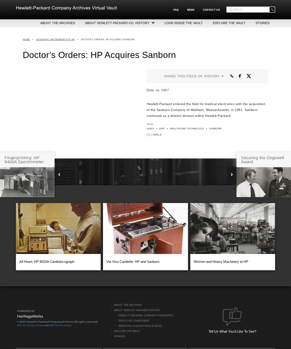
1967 (162, 128)
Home (26, 39)
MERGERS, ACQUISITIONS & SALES (140, 325)
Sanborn (215, 128)
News (191, 9)
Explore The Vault (127, 331)
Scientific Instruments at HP (55, 39)
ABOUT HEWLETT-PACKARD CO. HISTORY (117, 23)
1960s (150, 128)
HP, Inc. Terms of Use (30, 325)
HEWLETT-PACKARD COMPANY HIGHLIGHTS (145, 315)
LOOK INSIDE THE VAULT (184, 23)
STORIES (262, 23)
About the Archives (128, 305)
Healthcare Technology (187, 128)
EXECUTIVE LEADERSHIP (133, 320)
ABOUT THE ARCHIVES (57, 23)
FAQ (176, 9)
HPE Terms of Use (60, 325)
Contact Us (211, 9)
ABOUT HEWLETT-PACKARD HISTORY (137, 310)
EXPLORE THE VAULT (229, 23)
